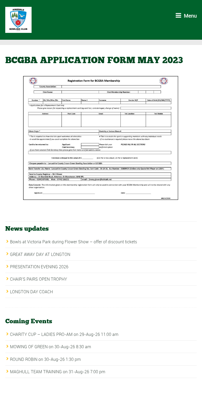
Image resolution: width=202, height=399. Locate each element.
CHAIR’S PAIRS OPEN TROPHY (38, 279)
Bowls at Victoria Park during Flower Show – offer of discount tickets (73, 242)
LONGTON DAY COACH (31, 292)
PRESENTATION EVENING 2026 (39, 267)
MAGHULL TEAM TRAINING (36, 372)
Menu (190, 15)
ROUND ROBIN (23, 359)
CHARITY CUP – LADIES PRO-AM (41, 334)
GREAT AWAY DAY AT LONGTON (40, 254)
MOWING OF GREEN (29, 347)
